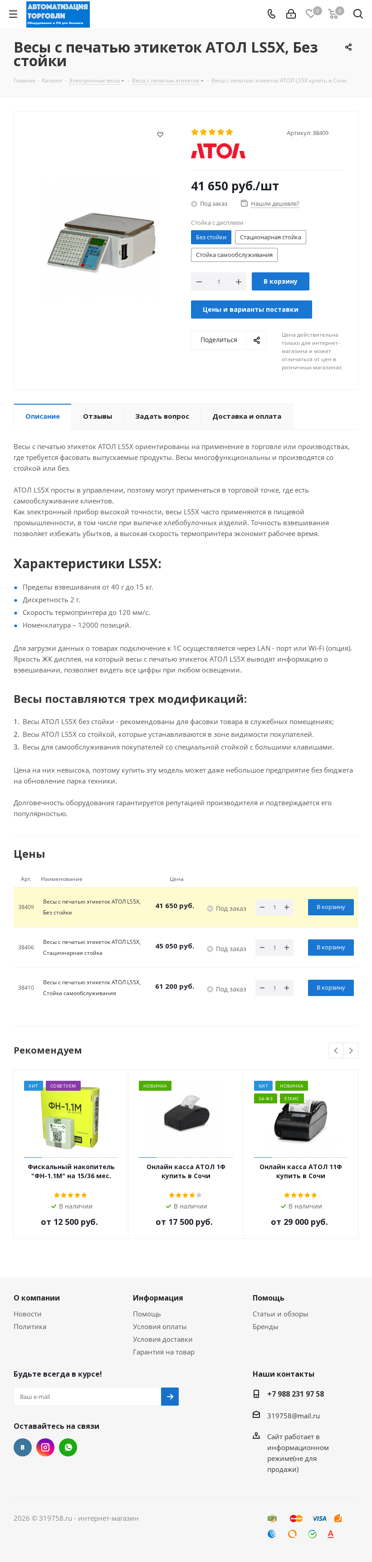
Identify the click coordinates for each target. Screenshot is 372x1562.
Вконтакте (23, 1447)
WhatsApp (68, 1447)
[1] (195, 132)
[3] (212, 132)
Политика (30, 1326)
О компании (37, 1298)
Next (350, 1051)
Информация (158, 1298)
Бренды (266, 1326)
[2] (204, 132)
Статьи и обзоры (280, 1313)
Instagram (45, 1447)
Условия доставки (163, 1339)
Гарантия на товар (164, 1351)
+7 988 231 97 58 (295, 1394)
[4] (221, 132)
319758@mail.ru (293, 1415)
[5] (229, 132)
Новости (28, 1313)
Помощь (147, 1313)
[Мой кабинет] (291, 14)
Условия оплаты (160, 1326)
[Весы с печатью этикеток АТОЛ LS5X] (100, 237)
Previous (336, 1051)
